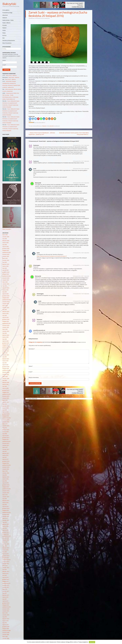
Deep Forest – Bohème (11, 75)
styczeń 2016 (5, 483)
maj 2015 (4, 498)
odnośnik (51, 126)
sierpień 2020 (5, 374)
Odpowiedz (86, 145)
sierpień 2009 (5, 634)
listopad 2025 (5, 250)
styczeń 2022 (5, 341)
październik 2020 (6, 370)
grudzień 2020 (5, 366)
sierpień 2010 (5, 611)
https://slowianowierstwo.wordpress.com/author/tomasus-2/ (52, 256)
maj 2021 (4, 356)
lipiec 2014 (5, 518)
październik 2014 (6, 512)
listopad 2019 (5, 392)
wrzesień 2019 (5, 396)
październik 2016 (6, 465)
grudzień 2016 (5, 461)
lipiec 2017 (5, 447)
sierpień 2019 (5, 398)
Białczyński (9, 4)
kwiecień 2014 (5, 524)
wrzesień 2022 (5, 325)
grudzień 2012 (5, 555)
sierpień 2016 (5, 469)
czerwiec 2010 (5, 615)
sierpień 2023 (5, 303)
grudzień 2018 (5, 414)
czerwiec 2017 (5, 449)
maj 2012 (4, 569)
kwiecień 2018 (5, 429)
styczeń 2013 (5, 553)
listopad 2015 (5, 486)
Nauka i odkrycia (6, 22)
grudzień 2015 (5, 485)
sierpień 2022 (5, 327)
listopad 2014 (5, 510)
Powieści (4, 27)
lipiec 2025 (5, 258)
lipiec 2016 (5, 471)
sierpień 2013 (5, 540)
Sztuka (4, 30)
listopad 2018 (5, 416)
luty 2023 (4, 315)
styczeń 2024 (5, 293)
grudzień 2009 (5, 626)
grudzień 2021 (5, 343)
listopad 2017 (5, 439)
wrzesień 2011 (5, 585)
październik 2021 (6, 347)
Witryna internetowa (34, 377)
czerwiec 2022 (5, 331)
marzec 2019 (5, 408)
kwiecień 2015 (5, 500)
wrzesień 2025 (5, 254)
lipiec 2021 (5, 353)
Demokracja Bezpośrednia (8, 40)
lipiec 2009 (5, 636)
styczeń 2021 (5, 364)
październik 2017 (6, 441)
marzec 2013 (5, 550)
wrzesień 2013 (5, 538)
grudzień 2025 (5, 248)
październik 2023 (6, 299)
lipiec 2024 (5, 282)
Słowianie (4, 17)
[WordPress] (49, 118)
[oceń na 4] (32, 122)
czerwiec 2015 (5, 496)
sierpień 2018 (5, 421)
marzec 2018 (5, 431)
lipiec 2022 (5, 329)
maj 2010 (4, 616)
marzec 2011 (5, 597)
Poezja (4, 33)
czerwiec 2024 (5, 284)
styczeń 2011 (5, 601)
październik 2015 (6, 488)
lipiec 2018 (5, 423)
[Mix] (46, 118)
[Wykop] (33, 118)
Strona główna (5, 10)
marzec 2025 (5, 266)
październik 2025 (6, 252)
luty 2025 (4, 268)
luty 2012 (4, 575)
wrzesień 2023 (5, 301)
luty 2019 (4, 410)
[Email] (55, 118)
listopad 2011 (5, 581)
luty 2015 (4, 504)
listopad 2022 (5, 321)
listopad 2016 (5, 463)
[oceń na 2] (30, 122)
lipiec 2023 (5, 305)
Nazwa (31, 366)
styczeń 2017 (5, 459)
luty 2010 (4, 622)
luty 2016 (4, 481)
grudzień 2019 (5, 390)
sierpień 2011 (5, 587)
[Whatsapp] (41, 118)
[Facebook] (30, 118)
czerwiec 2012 (5, 567)
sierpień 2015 (5, 492)
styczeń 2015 (5, 506)
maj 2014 (4, 522)
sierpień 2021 (5, 351)
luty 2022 (4, 339)
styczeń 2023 (5, 317)
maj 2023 (4, 309)
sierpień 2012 (5, 563)
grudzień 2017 (5, 437)
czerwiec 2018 (5, 425)
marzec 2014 (5, 526)
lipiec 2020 (5, 376)
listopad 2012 (5, 557)
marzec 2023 (5, 313)
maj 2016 (4, 475)
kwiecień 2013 (5, 548)
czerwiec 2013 (5, 544)
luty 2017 (4, 457)
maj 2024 (4, 286)
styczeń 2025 (5, 270)
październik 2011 (6, 583)
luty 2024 (4, 291)
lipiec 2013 (5, 542)
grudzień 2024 (5, 272)
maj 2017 (4, 451)
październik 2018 (6, 418)
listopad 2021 (5, 345)
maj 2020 (4, 380)
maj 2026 (4, 238)
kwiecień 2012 (5, 571)
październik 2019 (6, 394)
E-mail (31, 371)
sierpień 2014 (5, 516)
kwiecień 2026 (5, 240)
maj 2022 (4, 333)
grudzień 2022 (5, 319)
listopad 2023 (5, 297)
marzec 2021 (5, 360)
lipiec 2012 (5, 565)
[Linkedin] (44, 118)
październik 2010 (6, 607)
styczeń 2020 (5, 388)
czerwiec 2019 (5, 402)
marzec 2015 (5, 502)
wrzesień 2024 (5, 278)
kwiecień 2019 (5, 406)
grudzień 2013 (5, 532)
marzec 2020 (5, 384)
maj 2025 (4, 262)
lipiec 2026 (5, 234)
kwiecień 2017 (5, 453)
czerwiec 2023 (5, 307)
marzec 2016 (5, 479)
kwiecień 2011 (5, 595)
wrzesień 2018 (5, 420)
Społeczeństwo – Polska (7, 20)
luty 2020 (4, 386)
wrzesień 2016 (5, 467)
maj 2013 (4, 546)
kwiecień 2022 (5, 335)
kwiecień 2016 (5, 477)
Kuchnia (4, 35)
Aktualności (5, 15)
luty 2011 (4, 599)
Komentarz (32, 349)
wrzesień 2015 (5, 490)
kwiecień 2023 (5, 311)
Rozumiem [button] (92, 642)
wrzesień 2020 (5, 372)
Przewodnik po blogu (7, 12)
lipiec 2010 (5, 613)
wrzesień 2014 (5, 514)
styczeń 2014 (5, 530)
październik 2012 (6, 559)
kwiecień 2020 (5, 382)
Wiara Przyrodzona (6, 43)
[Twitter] (35, 118)
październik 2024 (6, 276)
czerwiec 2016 (5, 473)
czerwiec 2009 (5, 638)
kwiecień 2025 (5, 264)
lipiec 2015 (5, 494)
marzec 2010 (5, 620)
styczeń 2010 (5, 624)
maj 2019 (4, 404)
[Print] (52, 118)
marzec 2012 (5, 573)
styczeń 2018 (5, 435)
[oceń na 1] (29, 122)
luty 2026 (4, 244)
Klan (3, 38)
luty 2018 (4, 433)
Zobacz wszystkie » (6, 229)
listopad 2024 (5, 274)
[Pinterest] (38, 118)
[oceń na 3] (31, 122)
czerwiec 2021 (5, 355)
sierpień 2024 (5, 280)
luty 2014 (4, 528)
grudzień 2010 (5, 603)
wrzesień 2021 (5, 349)
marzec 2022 (5, 337)
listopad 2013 (5, 534)
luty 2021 (4, 362)
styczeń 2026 (5, 246)
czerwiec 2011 (5, 591)
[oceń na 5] (33, 122)
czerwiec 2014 (5, 520)
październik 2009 (6, 630)
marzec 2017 (5, 455)
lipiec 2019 (5, 400)
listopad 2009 (5, 628)
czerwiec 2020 (5, 378)
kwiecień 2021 (5, 358)
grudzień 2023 (5, 295)
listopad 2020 (5, 368)
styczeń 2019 (5, 412)
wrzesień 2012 (5, 561)
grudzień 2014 (5, 508)
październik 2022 (6, 323)
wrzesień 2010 (5, 609)
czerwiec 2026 (5, 236)
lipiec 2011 (5, 589)
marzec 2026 (5, 242)
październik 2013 (6, 536)
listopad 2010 (5, 605)
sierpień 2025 (5, 256)
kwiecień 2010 (5, 618)
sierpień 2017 (5, 445)
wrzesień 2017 (5, 443)
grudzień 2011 (5, 579)
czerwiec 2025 (5, 260)
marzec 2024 (5, 290)
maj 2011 (4, 593)
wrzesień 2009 (5, 632)
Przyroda (4, 25)
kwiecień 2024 (5, 288)
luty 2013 (4, 551)
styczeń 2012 (5, 577)
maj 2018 (4, 427)
